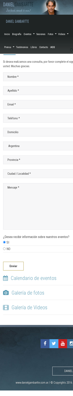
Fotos (50, 34)
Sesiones (40, 34)
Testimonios (22, 47)
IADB (52, 47)
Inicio (7, 34)
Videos (61, 34)
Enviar (13, 266)
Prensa (7, 47)
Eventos (27, 34)
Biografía (16, 34)
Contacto (43, 47)
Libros (34, 47)
